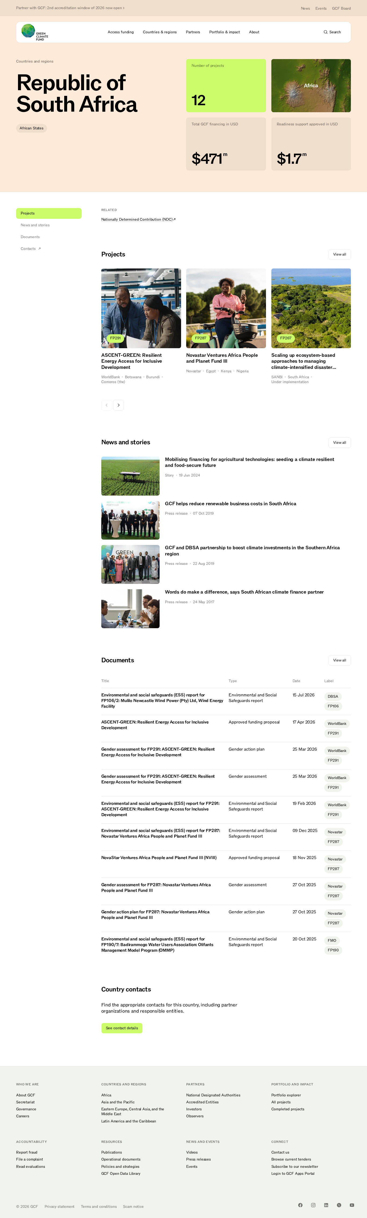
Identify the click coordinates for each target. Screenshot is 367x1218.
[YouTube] (352, 1205)
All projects (281, 1102)
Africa (106, 1095)
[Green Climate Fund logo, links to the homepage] (37, 32)
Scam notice (133, 1206)
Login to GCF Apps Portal (293, 1173)
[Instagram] (313, 1205)
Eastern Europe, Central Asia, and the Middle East (132, 1112)
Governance (26, 1109)
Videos (192, 1152)
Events (321, 8)
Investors (194, 1109)
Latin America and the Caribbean (128, 1121)
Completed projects (287, 1109)
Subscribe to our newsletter (294, 1166)
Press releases (198, 1159)
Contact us (280, 1152)
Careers (22, 1116)
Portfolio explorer (286, 1095)
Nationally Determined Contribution (137, 219)
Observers (195, 1116)
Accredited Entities (202, 1102)
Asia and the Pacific (118, 1102)
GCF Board (341, 8)
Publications (111, 1152)
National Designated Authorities (213, 1095)
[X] (339, 1205)
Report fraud (26, 1152)
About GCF (25, 1095)
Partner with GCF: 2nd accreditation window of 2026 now (69, 8)
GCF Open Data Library (121, 1173)
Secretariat (25, 1102)
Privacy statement (60, 1206)
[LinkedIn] (326, 1205)
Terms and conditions (99, 1206)
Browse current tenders (291, 1159)
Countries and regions (34, 61)
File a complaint (29, 1159)
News (305, 8)
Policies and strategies (120, 1166)
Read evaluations (30, 1166)
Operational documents (121, 1159)
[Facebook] (300, 1205)
